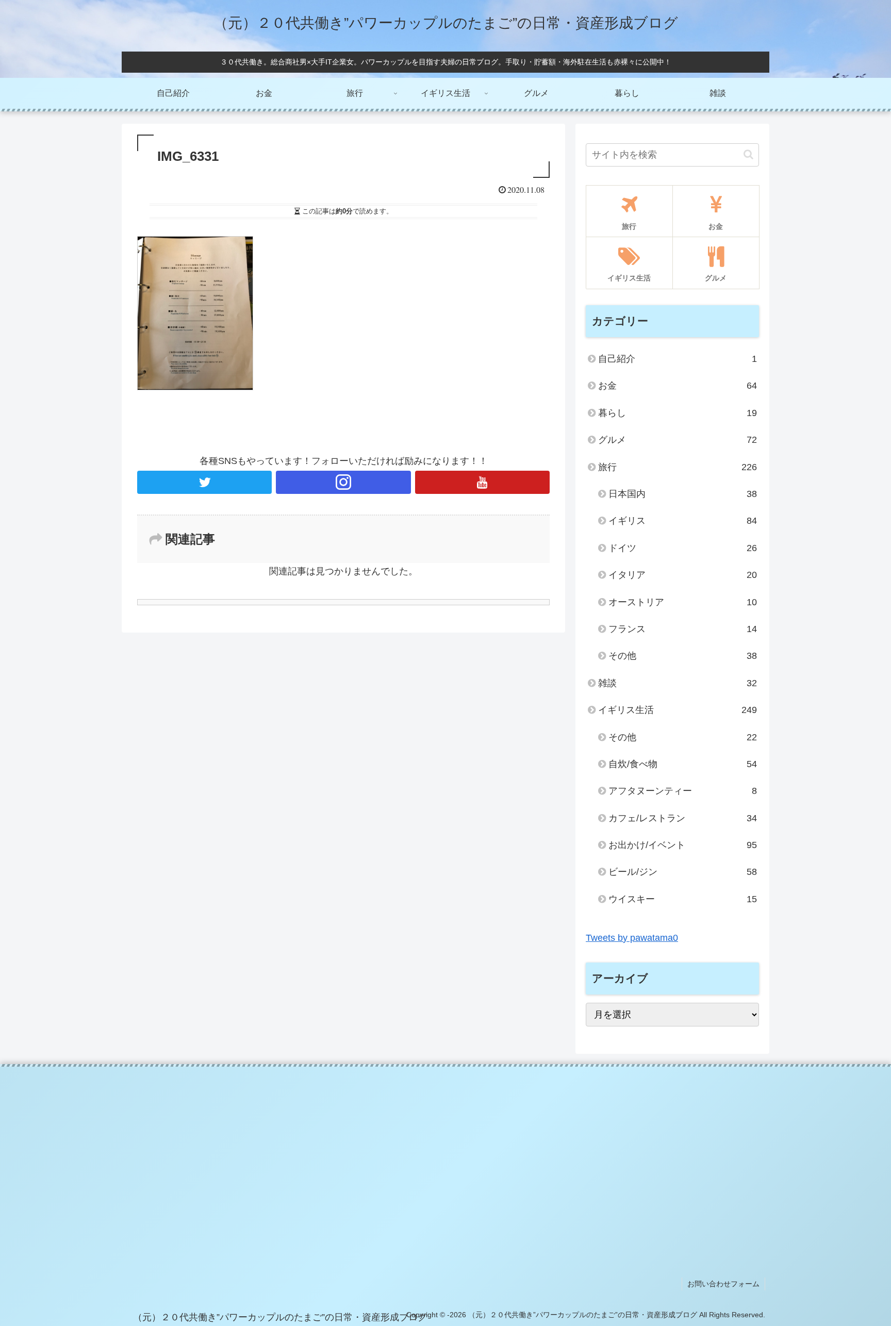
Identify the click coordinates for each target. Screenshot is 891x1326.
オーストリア (682, 602)
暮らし (677, 413)
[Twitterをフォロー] (204, 482)
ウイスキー (682, 899)
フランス (682, 629)
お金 (677, 385)
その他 (682, 656)
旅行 (677, 467)
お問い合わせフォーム (723, 1284)
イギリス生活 (677, 710)
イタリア (682, 575)
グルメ (677, 440)
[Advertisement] (446, 1154)
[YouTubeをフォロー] (482, 482)
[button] (748, 154)
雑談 (677, 683)
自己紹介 (677, 359)
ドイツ (682, 548)
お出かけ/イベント (682, 845)
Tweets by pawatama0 (632, 938)
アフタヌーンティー (682, 791)
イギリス (682, 521)
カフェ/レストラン (682, 818)
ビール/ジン (682, 872)
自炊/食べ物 (682, 764)
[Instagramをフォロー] (343, 482)
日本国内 (682, 494)
